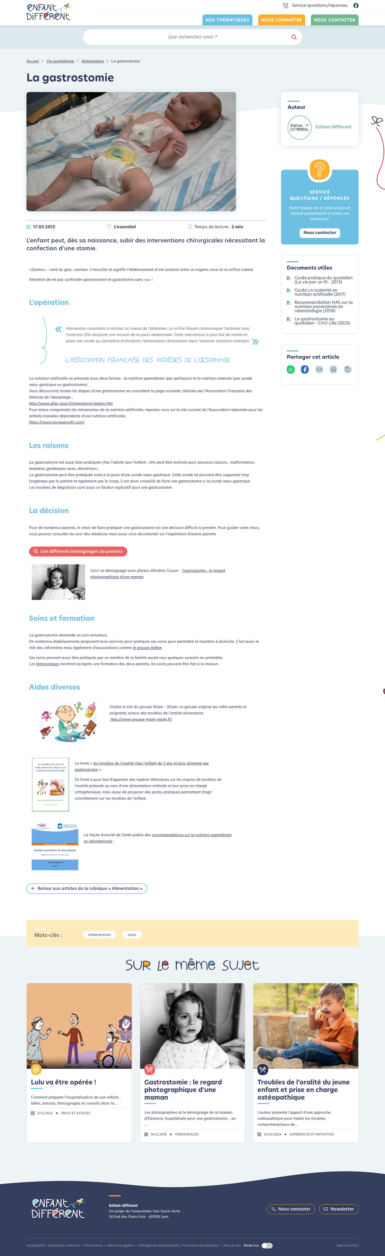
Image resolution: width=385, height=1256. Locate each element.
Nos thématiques (227, 20)
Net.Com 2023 (348, 1245)
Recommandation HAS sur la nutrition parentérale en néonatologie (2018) (324, 307)
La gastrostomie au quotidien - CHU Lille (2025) (322, 321)
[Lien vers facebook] (356, 6)
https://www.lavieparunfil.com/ (57, 423)
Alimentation (92, 62)
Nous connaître (281, 20)
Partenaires (94, 1245)
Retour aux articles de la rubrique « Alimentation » (90, 889)
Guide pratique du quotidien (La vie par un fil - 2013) (324, 280)
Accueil (32, 62)
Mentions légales (120, 1245)
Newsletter (342, 1209)
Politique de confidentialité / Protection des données (178, 1245)
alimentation (99, 935)
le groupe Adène (147, 648)
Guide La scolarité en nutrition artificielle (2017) (320, 292)
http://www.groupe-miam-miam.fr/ (141, 720)
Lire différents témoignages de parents (82, 552)
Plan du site (232, 1245)
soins (132, 935)
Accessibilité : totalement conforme (53, 1245)
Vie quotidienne (60, 62)
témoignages (47, 664)
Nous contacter (334, 20)
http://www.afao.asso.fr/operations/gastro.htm (71, 404)
